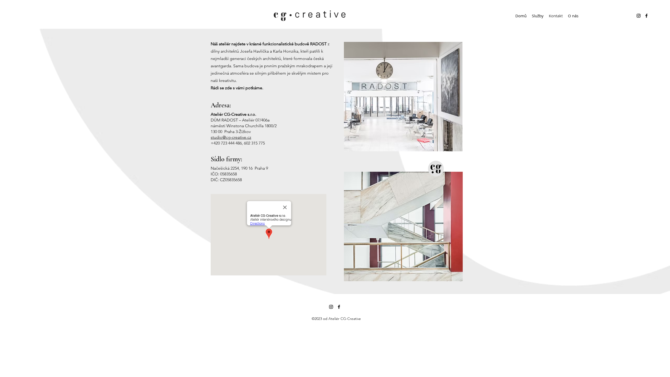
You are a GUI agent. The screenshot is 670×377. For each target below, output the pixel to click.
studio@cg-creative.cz (231, 137)
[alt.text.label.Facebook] (646, 15)
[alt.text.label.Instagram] (638, 15)
